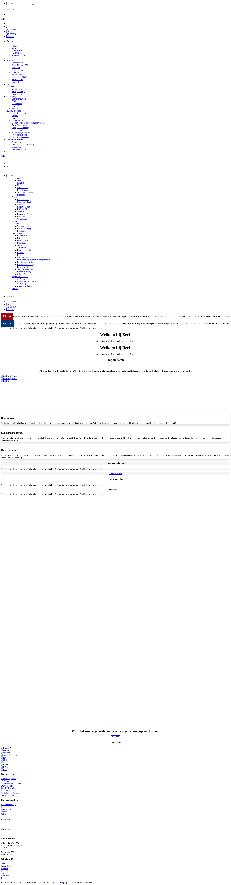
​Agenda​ (4, 868)
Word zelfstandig (8, 788)
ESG (3, 807)
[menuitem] (8, 34)
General (43, 883)
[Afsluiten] (2, 171)
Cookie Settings (58, 883)
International (6, 809)
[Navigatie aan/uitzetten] (7, 166)
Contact (4, 848)
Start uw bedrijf (7, 786)
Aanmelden (11, 29)
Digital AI (5, 812)
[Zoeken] (33, 4)
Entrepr (8, 804)
